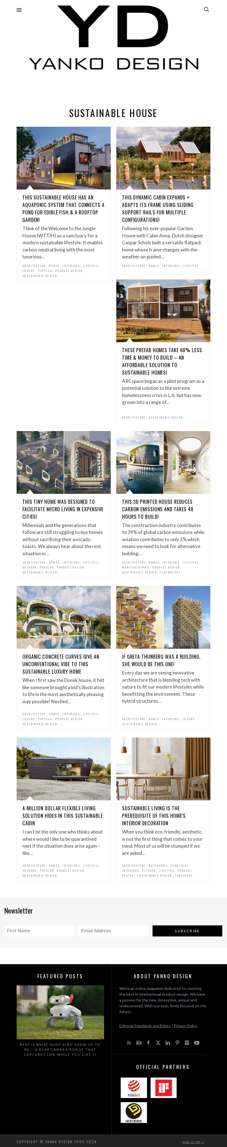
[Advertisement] (113, 87)
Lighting (167, 870)
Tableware (184, 875)
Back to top (192, 1142)
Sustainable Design (39, 276)
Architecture (34, 266)
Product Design (69, 271)
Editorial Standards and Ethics (145, 1025)
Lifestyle (91, 266)
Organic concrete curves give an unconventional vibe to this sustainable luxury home (60, 664)
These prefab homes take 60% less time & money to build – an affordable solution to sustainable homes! (162, 361)
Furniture (180, 865)
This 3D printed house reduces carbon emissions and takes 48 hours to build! (158, 509)
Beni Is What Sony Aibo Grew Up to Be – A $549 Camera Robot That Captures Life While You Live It (60, 1049)
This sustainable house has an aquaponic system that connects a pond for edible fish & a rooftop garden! (63, 208)
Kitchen (149, 870)
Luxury (28, 271)
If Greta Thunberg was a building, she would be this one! (161, 660)
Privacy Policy (185, 1025)
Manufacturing (135, 567)
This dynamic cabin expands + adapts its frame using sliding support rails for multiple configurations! (158, 208)
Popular (45, 271)
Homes (54, 266)
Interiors (71, 266)
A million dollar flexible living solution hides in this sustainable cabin (62, 816)
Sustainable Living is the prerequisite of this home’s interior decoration (154, 816)
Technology (170, 572)
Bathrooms (158, 865)
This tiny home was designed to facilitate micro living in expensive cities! (63, 509)
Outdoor (29, 567)
